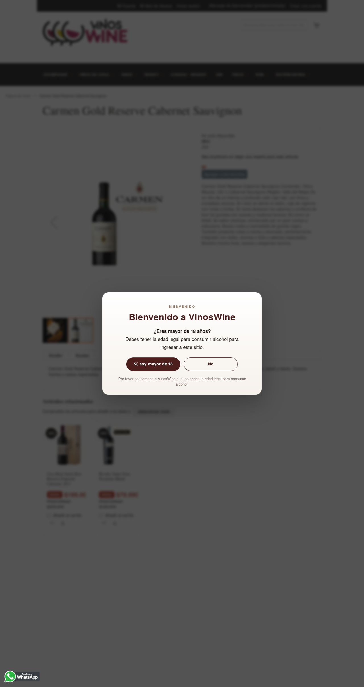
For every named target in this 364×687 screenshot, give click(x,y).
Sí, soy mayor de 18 (153, 364)
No (211, 364)
